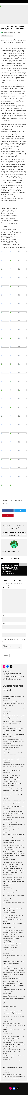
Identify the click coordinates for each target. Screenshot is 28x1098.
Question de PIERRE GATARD (10, 1046)
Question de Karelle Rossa (9, 927)
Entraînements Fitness (8, 676)
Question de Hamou (7, 874)
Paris (13, 501)
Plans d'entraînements (18, 676)
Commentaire (6, 587)
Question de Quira (7, 808)
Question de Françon (8, 819)
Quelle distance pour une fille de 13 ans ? (13, 745)
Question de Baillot (7, 1057)
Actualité (4, 35)
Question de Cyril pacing (9, 859)
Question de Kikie (7, 1071)
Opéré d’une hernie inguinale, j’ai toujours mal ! (14, 696)
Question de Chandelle (8, 830)
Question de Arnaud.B (8, 951)
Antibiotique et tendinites (8, 883)
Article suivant (14, 530)
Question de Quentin (8, 1019)
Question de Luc (7, 698)
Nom (3, 615)
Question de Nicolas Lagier (9, 736)
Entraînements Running (8, 673)
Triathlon (10, 35)
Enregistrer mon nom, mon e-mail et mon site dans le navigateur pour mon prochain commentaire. (14, 641)
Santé (19, 679)
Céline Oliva (5, 500)
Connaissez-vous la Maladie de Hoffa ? (12, 770)
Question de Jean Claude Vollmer (11, 747)
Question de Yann (7, 761)
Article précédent (14, 524)
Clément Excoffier (8, 32)
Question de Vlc (6, 885)
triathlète (18, 501)
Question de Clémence (8, 785)
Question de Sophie (7, 965)
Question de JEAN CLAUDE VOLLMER (12, 978)
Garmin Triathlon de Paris (9, 53)
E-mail (4, 623)
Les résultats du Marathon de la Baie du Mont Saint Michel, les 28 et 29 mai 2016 (14, 534)
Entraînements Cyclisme (11, 674)
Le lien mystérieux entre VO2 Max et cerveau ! (14, 734)
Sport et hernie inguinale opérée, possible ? (13, 817)
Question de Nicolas (7, 1033)
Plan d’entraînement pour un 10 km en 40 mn (13, 936)
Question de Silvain (7, 993)
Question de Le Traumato (9, 898)
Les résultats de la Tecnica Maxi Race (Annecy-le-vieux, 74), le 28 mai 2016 (14, 527)
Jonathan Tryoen (6, 501)
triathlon (4, 503)
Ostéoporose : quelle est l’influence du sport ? (14, 806)
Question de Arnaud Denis (9, 842)
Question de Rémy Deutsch (9, 1006)
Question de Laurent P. (8, 796)
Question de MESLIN (7, 725)
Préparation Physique (13, 679)
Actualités (5, 679)
